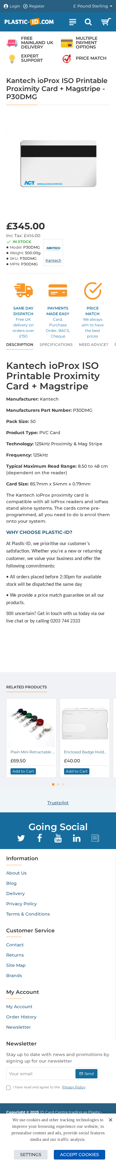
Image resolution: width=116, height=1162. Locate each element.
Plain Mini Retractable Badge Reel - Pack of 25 (33, 752)
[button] (23, 771)
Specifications (56, 344)
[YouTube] (58, 838)
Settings (30, 1154)
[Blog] (95, 838)
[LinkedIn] (77, 838)
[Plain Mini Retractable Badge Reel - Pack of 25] (31, 723)
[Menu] (72, 21)
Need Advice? (93, 344)
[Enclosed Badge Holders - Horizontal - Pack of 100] (85, 723)
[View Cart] (106, 21)
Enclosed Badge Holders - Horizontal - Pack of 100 (86, 752)
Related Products (26, 687)
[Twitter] (21, 838)
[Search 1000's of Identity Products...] (88, 21)
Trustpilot (58, 803)
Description (19, 344)
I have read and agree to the (48, 1087)
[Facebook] (39, 838)
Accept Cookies (79, 1154)
